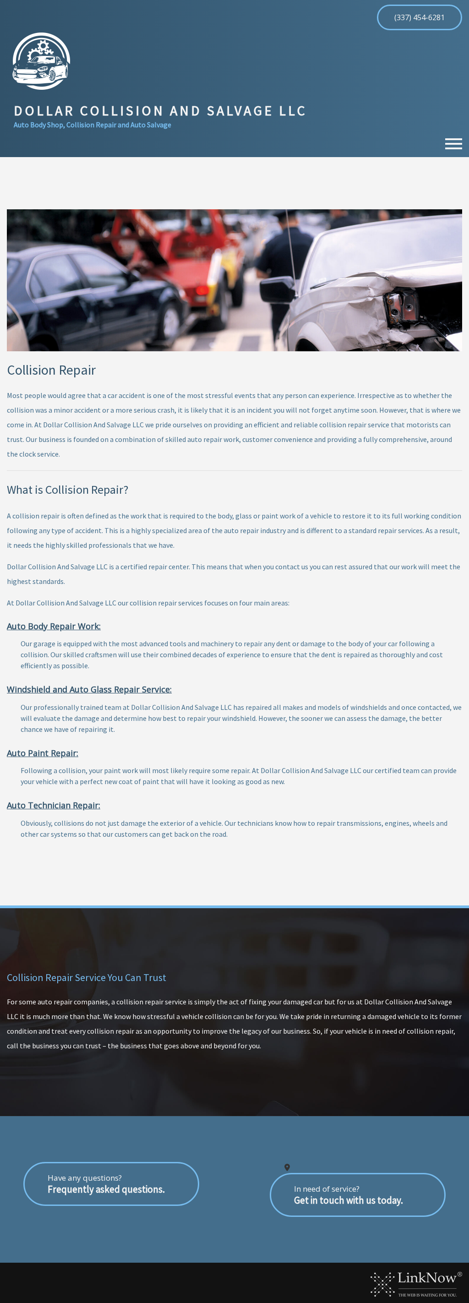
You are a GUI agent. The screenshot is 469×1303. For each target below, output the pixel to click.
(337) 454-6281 (419, 17)
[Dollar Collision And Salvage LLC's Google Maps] (287, 1167)
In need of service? (348, 1194)
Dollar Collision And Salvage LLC (160, 110)
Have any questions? (106, 1183)
